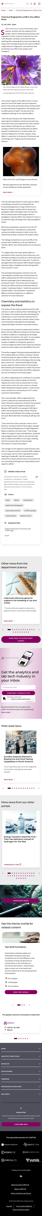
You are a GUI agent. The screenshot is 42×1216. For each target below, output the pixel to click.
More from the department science (21, 639)
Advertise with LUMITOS (20, 1185)
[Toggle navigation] (39, 4)
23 (29, 875)
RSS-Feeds (5, 1094)
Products (5, 1064)
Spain (16, 29)
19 (26, 632)
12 (33, 629)
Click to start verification (20, 699)
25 (33, 875)
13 (13, 632)
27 (18, 878)
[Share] (31, 4)
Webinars (5, 1079)
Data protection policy (21, 1209)
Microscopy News (21, 901)
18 (24, 632)
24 (31, 875)
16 (19, 632)
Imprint (9, 1206)
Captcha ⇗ (30, 701)
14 (15, 632)
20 (28, 632)
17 (22, 632)
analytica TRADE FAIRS (10, 1056)
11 (31, 629)
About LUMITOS (20, 1189)
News (3, 1048)
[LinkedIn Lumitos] (21, 1176)
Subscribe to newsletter (18, 693)
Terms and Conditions (24, 1206)
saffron (7, 29)
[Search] (27, 4)
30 (25, 878)
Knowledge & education (11, 1086)
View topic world (21, 992)
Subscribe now (20, 1124)
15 (17, 632)
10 (29, 629)
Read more (6, 712)
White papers (6, 1071)
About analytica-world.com (21, 1193)
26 (16, 878)
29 (23, 878)
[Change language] (34, 4)
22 (27, 875)
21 (25, 875)
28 (21, 878)
